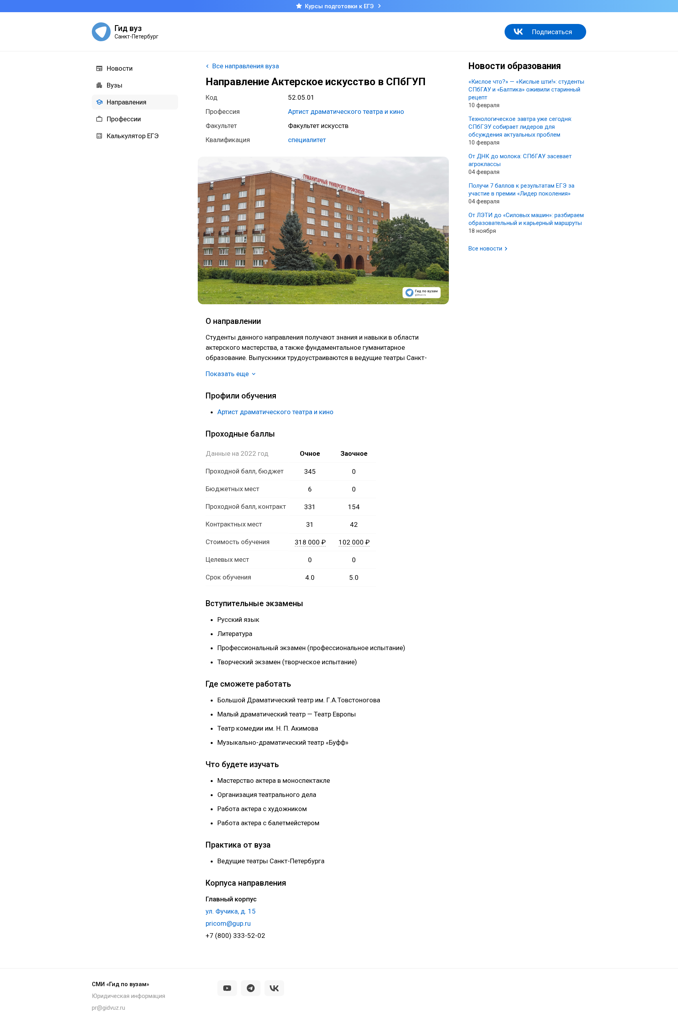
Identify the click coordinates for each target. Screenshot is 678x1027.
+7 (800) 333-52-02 (235, 935)
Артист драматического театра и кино (346, 111)
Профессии (124, 119)
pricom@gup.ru (228, 923)
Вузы (114, 85)
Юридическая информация (128, 996)
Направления (126, 102)
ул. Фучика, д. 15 (231, 911)
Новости (120, 68)
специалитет (307, 140)
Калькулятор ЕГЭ (133, 136)
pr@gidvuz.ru (108, 1007)
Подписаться (552, 32)
